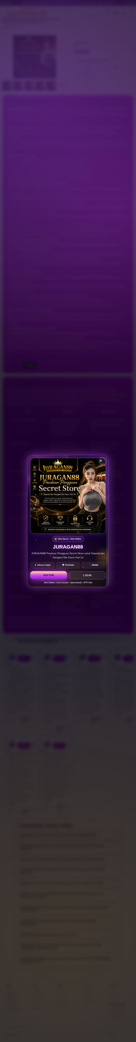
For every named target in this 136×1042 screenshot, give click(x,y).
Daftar (48, 575)
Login (87, 575)
